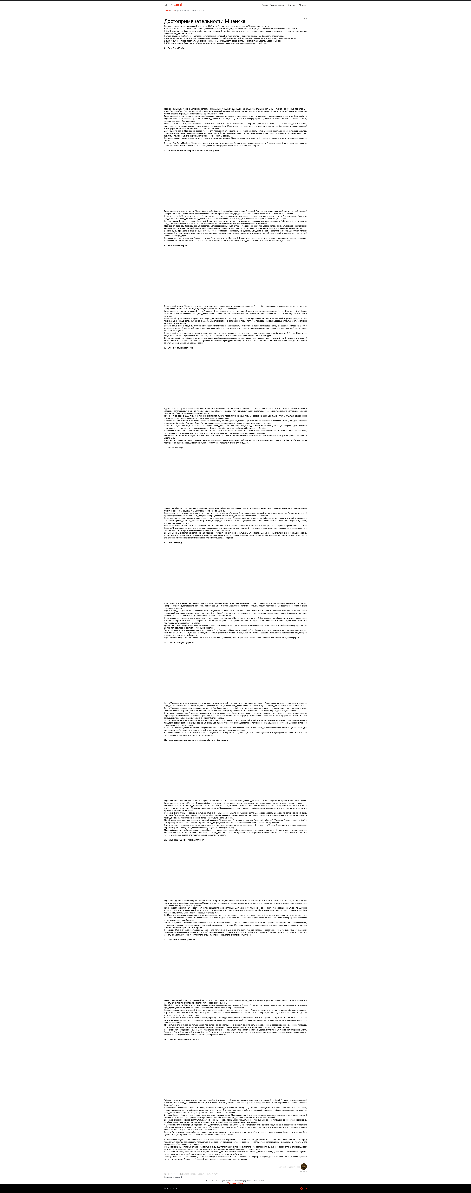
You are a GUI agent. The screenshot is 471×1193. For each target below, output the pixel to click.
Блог (173, 10)
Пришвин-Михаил (293, 1167)
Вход (241, 1183)
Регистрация (233, 1183)
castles (173, 5)
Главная (167, 10)
